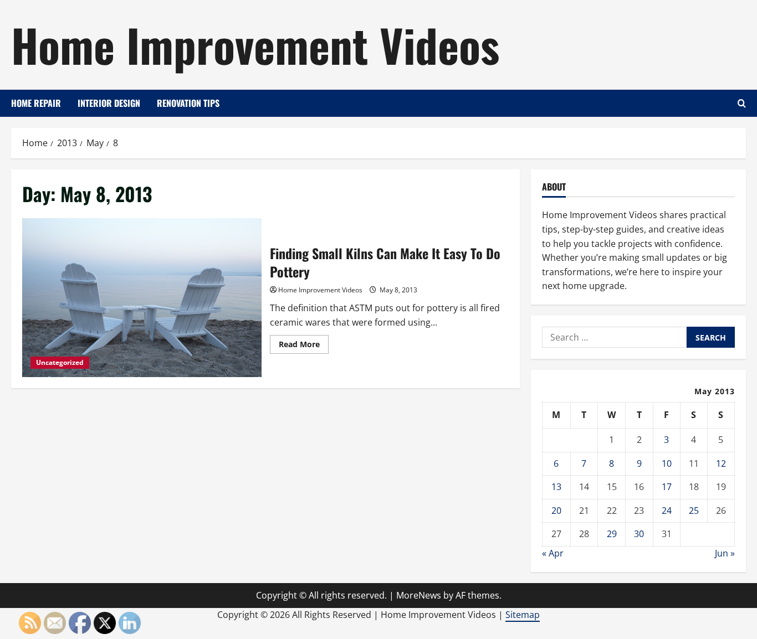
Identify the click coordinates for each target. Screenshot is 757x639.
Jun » (725, 553)
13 (556, 487)
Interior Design (109, 103)
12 (721, 463)
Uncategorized (60, 362)
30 (639, 534)
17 (667, 487)
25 (694, 510)
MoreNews (418, 595)
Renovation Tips (188, 103)
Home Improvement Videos (255, 44)
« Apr (553, 553)
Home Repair (36, 103)
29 (612, 534)
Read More (304, 346)
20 (556, 510)
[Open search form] (742, 103)
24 (667, 510)
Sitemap (522, 615)
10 (667, 463)
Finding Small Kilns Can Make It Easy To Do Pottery (142, 298)
